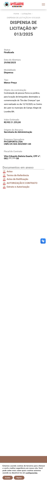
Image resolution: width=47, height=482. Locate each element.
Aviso (10, 171)
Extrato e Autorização (18, 186)
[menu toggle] (43, 4)
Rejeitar (19, 478)
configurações (31, 473)
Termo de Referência (18, 175)
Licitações (26, 13)
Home (16, 13)
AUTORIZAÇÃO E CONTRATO (22, 183)
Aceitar (7, 478)
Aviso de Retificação (17, 179)
